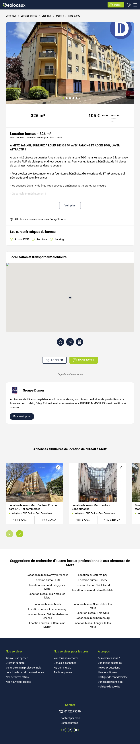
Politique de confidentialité (113, 677)
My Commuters (62, 667)
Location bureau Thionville (93, 613)
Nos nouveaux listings (18, 681)
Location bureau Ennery (92, 580)
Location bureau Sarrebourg (93, 618)
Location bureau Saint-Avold (92, 585)
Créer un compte (15, 662)
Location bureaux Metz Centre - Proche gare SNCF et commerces (33, 506)
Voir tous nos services (66, 658)
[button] (9, 533)
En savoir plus (21, 416)
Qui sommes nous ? (109, 658)
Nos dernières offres (17, 677)
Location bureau (29, 16)
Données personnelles (110, 681)
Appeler (57, 360)
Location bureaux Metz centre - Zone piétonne (91, 506)
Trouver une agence (17, 658)
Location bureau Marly (47, 604)
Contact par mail (70, 718)
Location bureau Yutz (47, 580)
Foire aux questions (109, 667)
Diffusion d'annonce (65, 662)
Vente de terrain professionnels (23, 667)
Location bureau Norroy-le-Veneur (47, 575)
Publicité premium (64, 672)
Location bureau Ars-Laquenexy (47, 609)
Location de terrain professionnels (25, 672)
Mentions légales (107, 672)
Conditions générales (110, 662)
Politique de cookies (109, 686)
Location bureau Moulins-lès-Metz (92, 590)
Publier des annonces (118, 5)
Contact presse (69, 722)
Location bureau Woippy (92, 575)
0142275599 (72, 711)
